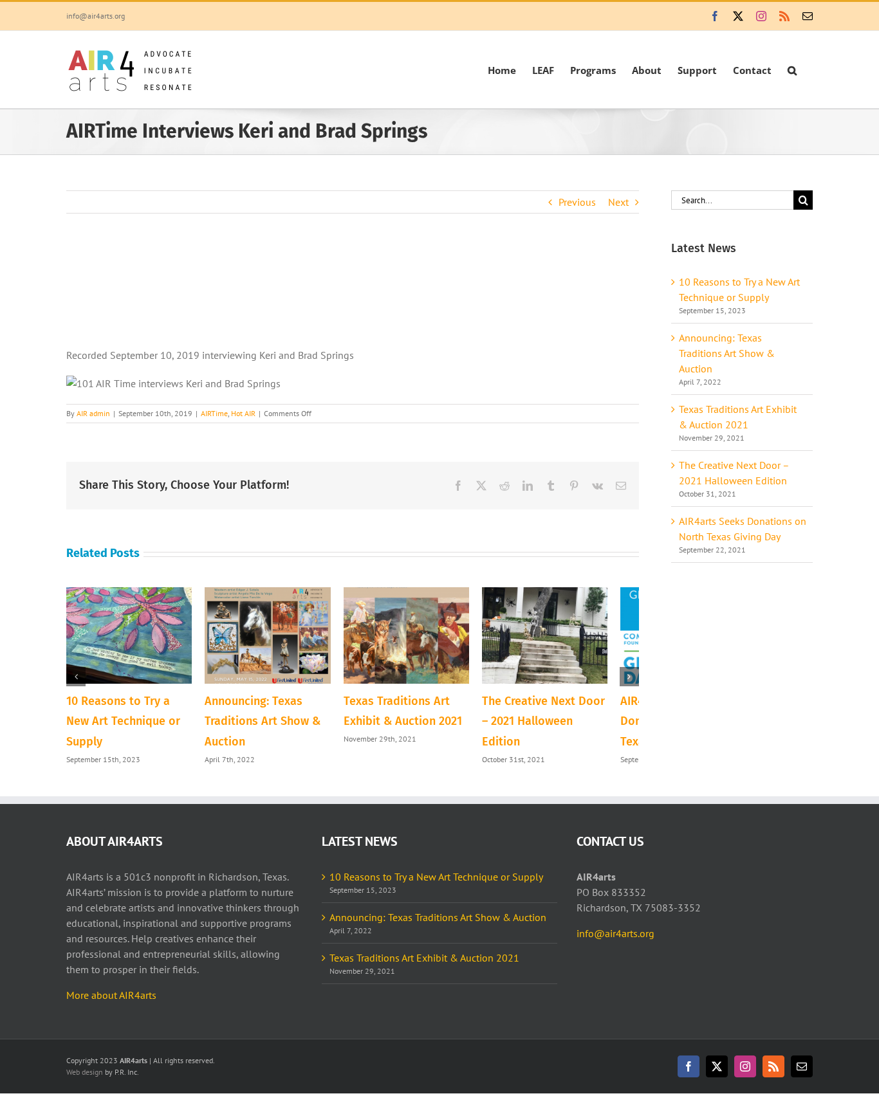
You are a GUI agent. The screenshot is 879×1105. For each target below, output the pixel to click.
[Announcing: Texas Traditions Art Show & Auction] (280, 593)
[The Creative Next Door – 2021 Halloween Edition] (573, 593)
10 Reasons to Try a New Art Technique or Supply (436, 882)
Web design (84, 1077)
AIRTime (214, 413)
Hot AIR (243, 413)
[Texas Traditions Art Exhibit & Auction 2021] (426, 593)
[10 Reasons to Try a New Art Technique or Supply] (133, 593)
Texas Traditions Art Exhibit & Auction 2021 (424, 963)
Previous (577, 202)
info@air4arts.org (95, 16)
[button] (792, 69)
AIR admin (93, 413)
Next (618, 202)
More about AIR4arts (111, 1000)
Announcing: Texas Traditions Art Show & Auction (271, 727)
